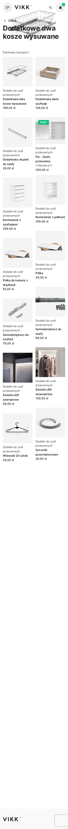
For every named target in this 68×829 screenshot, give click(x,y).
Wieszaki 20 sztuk (15, 455)
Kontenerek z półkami (50, 217)
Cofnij (12, 20)
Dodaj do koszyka (14, 111)
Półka (39, 273)
